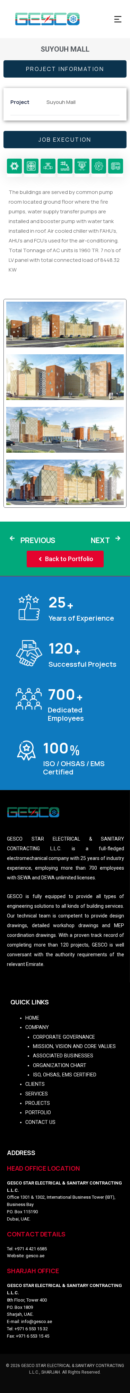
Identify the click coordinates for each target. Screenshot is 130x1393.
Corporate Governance (64, 1037)
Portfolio (38, 1113)
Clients (35, 1084)
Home (32, 1018)
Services (36, 1094)
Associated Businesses (63, 1056)
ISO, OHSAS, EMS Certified (64, 1075)
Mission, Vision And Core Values (74, 1046)
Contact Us (40, 1122)
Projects (37, 1103)
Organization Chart (59, 1065)
